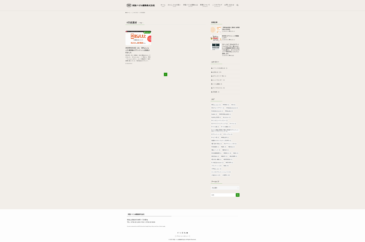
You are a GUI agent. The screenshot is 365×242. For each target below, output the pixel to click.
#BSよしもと (216, 104)
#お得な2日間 (216, 117)
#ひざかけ (227, 117)
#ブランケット (216, 134)
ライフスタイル (219, 88)
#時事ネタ (227, 153)
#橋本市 (224, 156)
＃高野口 (226, 175)
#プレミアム (228, 134)
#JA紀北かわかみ (232, 108)
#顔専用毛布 (228, 159)
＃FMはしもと (216, 169)
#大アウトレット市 (230, 143)
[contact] (187, 233)
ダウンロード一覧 (219, 76)
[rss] (185, 233)
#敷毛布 (225, 150)
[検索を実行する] (238, 195)
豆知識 (216, 92)
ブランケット (216, 165)
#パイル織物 (226, 126)
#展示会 (231, 147)
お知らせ (217, 72)
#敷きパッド (215, 150)
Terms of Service (159, 226)
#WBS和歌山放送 (225, 114)
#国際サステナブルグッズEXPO (221, 140)
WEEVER (229, 162)
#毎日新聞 (233, 156)
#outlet (214, 114)
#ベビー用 (215, 137)
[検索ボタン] (237, 5)
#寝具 (223, 147)
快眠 (226, 165)
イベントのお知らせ (220, 68)
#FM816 (226, 104)
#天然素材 (215, 147)
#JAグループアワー (217, 108)
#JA (233, 104)
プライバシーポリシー (182, 236)
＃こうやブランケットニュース (221, 172)
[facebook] (178, 233)
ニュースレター (219, 80)
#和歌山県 (225, 137)
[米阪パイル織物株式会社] (140, 5)
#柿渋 (235, 153)
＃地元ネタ (215, 175)
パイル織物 (217, 84)
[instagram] (182, 233)
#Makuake (229, 111)
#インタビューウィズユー (219, 120)
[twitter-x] (180, 233)
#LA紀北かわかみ (217, 111)
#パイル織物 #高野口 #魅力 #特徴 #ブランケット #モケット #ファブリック (224, 130)
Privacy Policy (151, 226)
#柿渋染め (215, 156)
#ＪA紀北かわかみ (217, 162)
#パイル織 (215, 126)
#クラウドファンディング (219, 123)
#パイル (233, 123)
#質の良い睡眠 (216, 159)
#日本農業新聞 (216, 153)
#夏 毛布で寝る (216, 143)
